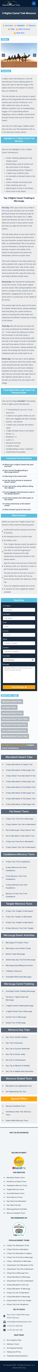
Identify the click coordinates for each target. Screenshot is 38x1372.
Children (6, 647)
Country (6, 631)
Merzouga (6, 211)
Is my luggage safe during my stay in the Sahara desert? (19, 493)
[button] (3, 55)
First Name (7, 606)
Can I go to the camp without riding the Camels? (18, 487)
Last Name (6, 614)
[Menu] (34, 3)
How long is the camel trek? (15, 476)
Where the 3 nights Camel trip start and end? (19, 465)
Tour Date (6, 656)
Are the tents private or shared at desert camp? (18, 481)
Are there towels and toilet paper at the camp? (18, 499)
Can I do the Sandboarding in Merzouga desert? (16, 471)
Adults (5, 639)
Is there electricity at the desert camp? (17, 504)
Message (6, 664)
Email (5, 622)
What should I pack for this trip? (17, 510)
